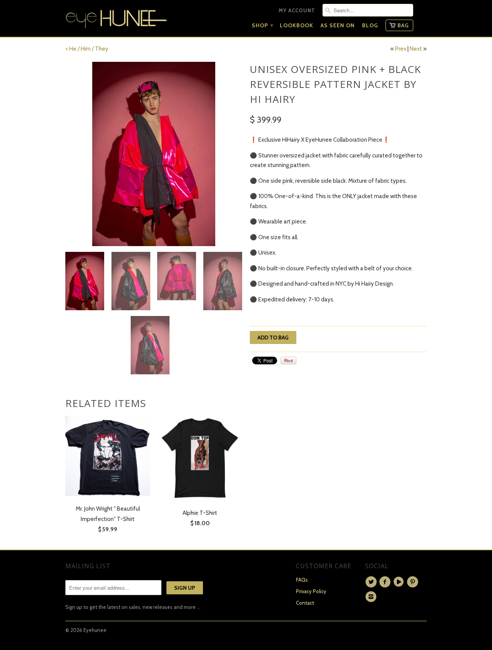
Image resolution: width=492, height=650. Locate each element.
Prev (400, 48)
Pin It (288, 360)
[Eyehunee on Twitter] (372, 582)
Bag (403, 25)
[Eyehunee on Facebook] (386, 582)
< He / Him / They (86, 48)
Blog (370, 25)
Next (416, 48)
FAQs (302, 580)
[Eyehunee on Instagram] (372, 596)
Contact (305, 603)
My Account (297, 10)
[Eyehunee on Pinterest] (414, 582)
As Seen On (338, 25)
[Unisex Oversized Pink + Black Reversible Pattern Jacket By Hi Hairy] (153, 154)
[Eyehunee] (116, 17)
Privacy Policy (311, 591)
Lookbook (296, 25)
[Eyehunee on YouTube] (400, 582)
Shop (262, 25)
